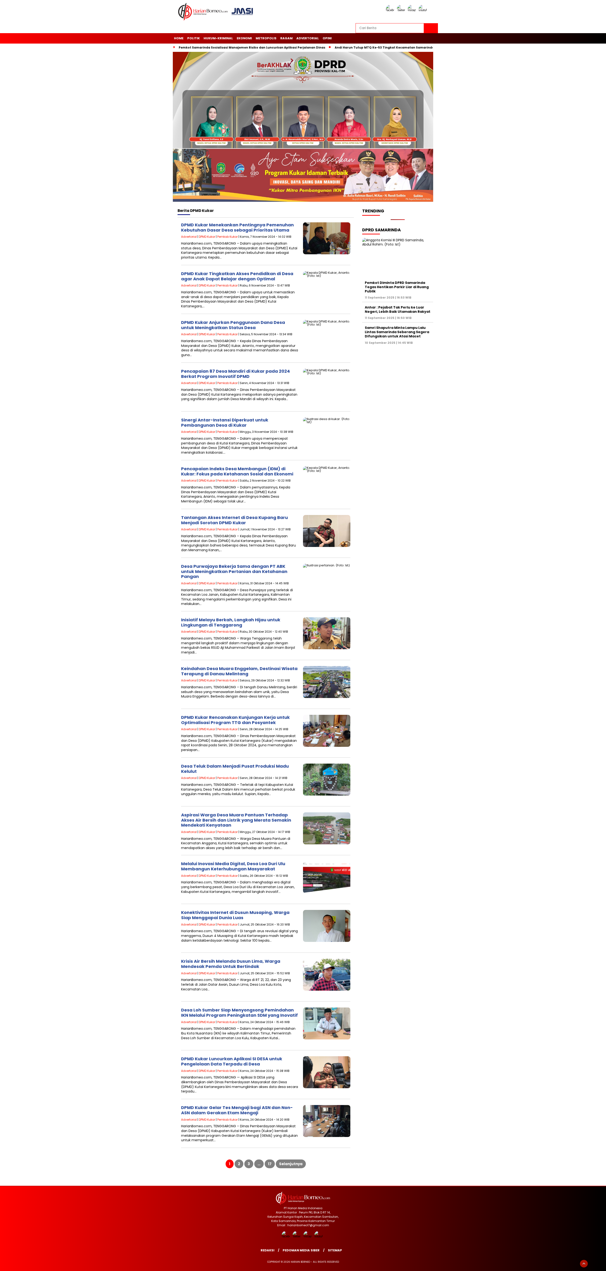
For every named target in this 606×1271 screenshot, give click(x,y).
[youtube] (423, 10)
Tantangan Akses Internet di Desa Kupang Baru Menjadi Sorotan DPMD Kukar (234, 520)
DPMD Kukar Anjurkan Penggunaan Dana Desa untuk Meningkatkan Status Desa (233, 325)
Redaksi (267, 1250)
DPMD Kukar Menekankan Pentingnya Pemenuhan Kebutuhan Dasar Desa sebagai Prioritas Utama (237, 227)
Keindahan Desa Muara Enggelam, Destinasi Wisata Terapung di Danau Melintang (239, 671)
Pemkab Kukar (227, 237)
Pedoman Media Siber (301, 1250)
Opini (327, 38)
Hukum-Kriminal (218, 38)
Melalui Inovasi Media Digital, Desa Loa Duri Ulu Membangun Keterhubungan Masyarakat (233, 866)
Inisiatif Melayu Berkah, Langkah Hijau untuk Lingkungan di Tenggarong (230, 622)
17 (270, 1163)
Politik (193, 38)
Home (178, 38)
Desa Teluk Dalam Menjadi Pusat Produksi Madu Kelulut (235, 768)
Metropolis (266, 38)
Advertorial (307, 38)
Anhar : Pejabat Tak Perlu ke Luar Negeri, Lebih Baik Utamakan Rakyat (397, 309)
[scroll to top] (584, 1263)
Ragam (286, 38)
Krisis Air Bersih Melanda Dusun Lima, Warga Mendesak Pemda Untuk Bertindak (230, 963)
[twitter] (402, 10)
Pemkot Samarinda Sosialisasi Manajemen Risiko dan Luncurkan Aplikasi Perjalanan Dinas (252, 47)
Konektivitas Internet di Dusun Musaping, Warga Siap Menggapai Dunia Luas (235, 915)
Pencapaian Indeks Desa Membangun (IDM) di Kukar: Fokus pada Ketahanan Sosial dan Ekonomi (237, 471)
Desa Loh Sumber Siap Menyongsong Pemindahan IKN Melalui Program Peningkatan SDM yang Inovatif (239, 1012)
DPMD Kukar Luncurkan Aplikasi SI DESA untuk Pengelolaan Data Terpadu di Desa (231, 1061)
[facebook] (391, 10)
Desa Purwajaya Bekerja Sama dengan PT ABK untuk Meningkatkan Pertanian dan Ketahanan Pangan (234, 571)
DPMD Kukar (207, 237)
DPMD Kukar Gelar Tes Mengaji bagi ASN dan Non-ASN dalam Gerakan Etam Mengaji (237, 1110)
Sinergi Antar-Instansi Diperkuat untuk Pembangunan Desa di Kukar (224, 422)
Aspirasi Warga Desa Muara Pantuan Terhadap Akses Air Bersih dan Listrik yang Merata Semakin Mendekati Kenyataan (236, 820)
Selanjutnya (291, 1163)
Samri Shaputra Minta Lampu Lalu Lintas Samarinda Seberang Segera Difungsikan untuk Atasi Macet (397, 332)
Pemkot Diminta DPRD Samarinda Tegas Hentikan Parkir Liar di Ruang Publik (397, 287)
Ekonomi (244, 38)
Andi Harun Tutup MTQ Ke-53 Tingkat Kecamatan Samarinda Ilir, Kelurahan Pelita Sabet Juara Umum (417, 47)
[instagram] (413, 10)
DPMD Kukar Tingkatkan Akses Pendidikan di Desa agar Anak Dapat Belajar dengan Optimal (237, 276)
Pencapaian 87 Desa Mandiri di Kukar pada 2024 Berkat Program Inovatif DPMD (235, 373)
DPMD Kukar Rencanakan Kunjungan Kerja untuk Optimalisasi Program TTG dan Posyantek (235, 719)
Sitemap (335, 1250)
